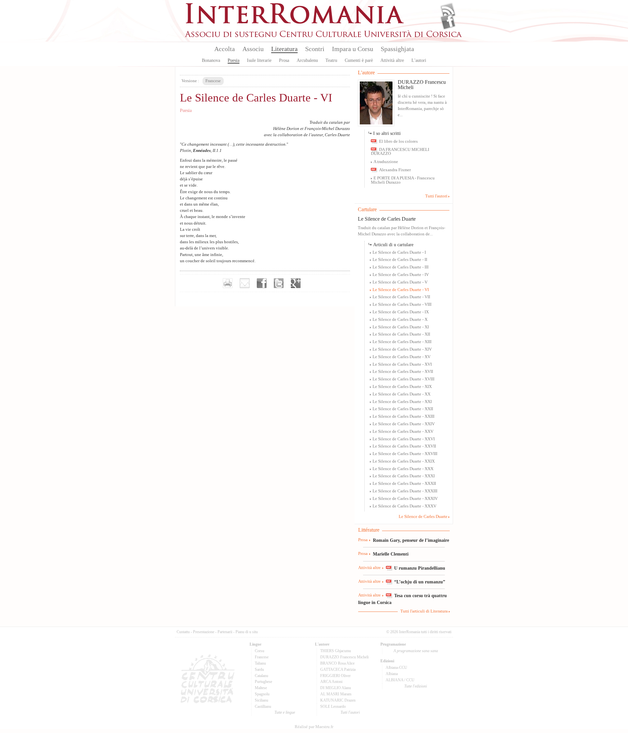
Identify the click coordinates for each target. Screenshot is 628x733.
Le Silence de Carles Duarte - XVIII (403, 379)
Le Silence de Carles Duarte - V (400, 282)
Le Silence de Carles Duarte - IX (401, 312)
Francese (262, 657)
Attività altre (392, 60)
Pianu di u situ (247, 632)
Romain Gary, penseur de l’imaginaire (411, 540)
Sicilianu (261, 700)
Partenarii (225, 632)
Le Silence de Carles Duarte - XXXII (404, 483)
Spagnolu (262, 694)
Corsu (259, 651)
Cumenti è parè (359, 60)
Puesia (233, 60)
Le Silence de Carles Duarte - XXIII (403, 416)
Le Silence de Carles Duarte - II (400, 259)
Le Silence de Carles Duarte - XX (401, 394)
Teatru (331, 60)
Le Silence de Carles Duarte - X (400, 319)
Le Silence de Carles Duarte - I (399, 252)
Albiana (392, 673)
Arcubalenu (307, 60)
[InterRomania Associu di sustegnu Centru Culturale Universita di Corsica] (324, 36)
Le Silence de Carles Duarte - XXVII (404, 446)
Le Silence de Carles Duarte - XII (401, 334)
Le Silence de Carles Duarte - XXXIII (405, 491)
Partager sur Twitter (278, 283)
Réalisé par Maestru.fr (314, 726)
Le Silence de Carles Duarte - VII (401, 297)
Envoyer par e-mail (244, 283)
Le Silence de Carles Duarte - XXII (403, 409)
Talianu (260, 663)
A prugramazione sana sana (415, 651)
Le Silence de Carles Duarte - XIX (402, 386)
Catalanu (261, 675)
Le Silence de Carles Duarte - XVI (402, 364)
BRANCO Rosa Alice (337, 663)
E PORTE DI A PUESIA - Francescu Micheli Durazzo (403, 180)
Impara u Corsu (352, 48)
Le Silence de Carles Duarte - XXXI (404, 476)
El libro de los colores (398, 141)
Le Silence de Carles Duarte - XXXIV (405, 498)
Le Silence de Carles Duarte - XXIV (404, 424)
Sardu (259, 669)
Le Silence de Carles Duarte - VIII (402, 304)
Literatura (284, 48)
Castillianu (263, 706)
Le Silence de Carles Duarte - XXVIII (405, 453)
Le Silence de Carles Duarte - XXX (403, 469)
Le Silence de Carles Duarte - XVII (403, 371)
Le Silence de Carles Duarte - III (400, 267)
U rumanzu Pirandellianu (419, 568)
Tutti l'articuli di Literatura (424, 611)
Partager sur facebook (261, 283)
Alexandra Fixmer (395, 170)
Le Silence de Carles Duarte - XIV (402, 349)
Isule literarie (259, 60)
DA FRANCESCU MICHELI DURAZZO (400, 151)
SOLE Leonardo (333, 706)
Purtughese (263, 681)
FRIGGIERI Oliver (335, 675)
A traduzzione (386, 161)
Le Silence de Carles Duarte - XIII (402, 341)
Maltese (261, 688)
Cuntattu (183, 632)
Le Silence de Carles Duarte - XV (401, 357)
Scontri (314, 48)
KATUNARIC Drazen (338, 700)
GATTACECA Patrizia (338, 669)
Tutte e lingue (284, 712)
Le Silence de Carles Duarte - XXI (402, 401)
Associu (253, 48)
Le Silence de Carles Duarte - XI (401, 327)
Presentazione (203, 632)
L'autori (418, 60)
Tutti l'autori (436, 196)
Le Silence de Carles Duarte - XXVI (404, 439)
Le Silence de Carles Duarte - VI (401, 289)
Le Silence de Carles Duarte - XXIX (404, 461)
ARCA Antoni (331, 681)
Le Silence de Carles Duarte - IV (401, 274)
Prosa (284, 60)
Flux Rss (448, 10)
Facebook (448, 21)
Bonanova (211, 60)
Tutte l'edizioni (415, 686)
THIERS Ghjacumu (335, 651)
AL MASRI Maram (335, 694)
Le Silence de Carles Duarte (387, 219)
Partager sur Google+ (295, 283)
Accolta (224, 48)
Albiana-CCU (396, 667)
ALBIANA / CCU (400, 680)
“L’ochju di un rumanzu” (419, 581)
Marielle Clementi (391, 554)
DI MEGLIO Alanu (335, 688)
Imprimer (227, 283)
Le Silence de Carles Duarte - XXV (403, 431)
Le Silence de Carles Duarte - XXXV (404, 506)
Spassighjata (397, 48)
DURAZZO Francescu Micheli (422, 84)
